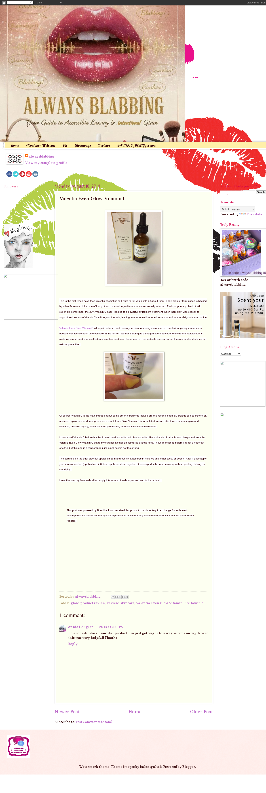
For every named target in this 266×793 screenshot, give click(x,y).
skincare (127, 603)
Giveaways (83, 145)
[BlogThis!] (116, 597)
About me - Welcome (40, 145)
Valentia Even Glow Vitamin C (76, 328)
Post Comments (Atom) (94, 722)
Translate (254, 214)
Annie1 (74, 627)
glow (75, 603)
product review (92, 603)
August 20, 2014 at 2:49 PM (102, 627)
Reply (73, 644)
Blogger (188, 767)
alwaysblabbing (41, 156)
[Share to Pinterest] (126, 597)
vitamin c (195, 603)
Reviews (104, 145)
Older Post (201, 711)
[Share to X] (120, 597)
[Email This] (113, 597)
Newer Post (67, 711)
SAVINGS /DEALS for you (136, 145)
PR (65, 145)
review (113, 603)
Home (15, 145)
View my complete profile (46, 163)
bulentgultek (151, 767)
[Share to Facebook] (123, 597)
